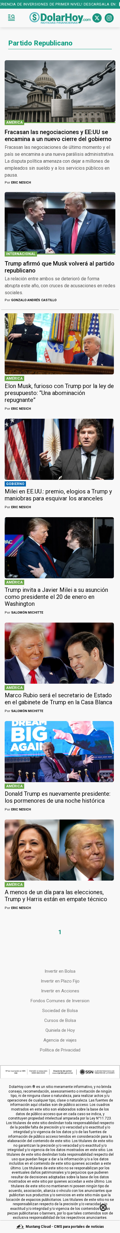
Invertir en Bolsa (60, 971)
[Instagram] (109, 18)
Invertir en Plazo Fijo (60, 981)
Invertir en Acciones (60, 991)
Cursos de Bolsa (60, 1020)
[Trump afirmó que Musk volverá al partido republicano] (60, 223)
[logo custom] (60, 18)
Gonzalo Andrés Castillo (31, 300)
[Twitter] (97, 18)
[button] (11, 18)
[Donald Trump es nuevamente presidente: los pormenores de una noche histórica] (59, 751)
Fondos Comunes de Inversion (60, 1000)
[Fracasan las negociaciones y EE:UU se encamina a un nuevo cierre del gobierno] (60, 91)
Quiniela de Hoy (60, 1030)
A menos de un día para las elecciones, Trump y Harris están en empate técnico (56, 896)
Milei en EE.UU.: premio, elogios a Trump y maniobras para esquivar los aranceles (58, 495)
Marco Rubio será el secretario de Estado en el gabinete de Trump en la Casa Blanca (58, 699)
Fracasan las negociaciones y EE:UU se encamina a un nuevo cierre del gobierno (58, 135)
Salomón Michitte (24, 612)
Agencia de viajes (60, 1040)
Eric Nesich (18, 182)
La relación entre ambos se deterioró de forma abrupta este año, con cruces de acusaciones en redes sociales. (60, 285)
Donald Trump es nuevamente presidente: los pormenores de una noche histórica (57, 797)
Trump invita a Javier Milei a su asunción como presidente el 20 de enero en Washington (56, 596)
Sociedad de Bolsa (60, 1010)
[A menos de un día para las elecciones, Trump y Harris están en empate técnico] (59, 850)
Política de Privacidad (60, 1050)
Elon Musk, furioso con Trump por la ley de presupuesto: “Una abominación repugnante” (59, 393)
